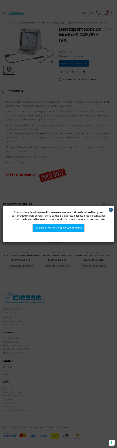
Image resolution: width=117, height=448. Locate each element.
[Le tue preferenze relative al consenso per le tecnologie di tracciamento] (112, 443)
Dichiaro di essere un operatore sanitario (58, 228)
